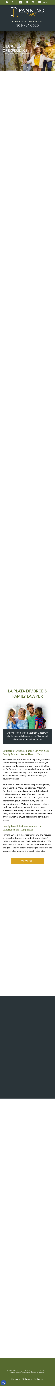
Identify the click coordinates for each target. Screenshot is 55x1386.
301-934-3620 (27, 25)
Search (33, 2)
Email (20, 2)
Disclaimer (26, 1379)
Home (7, 2)
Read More (35, 128)
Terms (29, 1245)
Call (13, 2)
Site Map (14, 1379)
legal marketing (23, 1372)
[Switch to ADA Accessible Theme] (3, 1382)
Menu (45, 2)
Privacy (24, 1245)
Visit (27, 2)
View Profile (27, 1090)
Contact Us (38, 1379)
